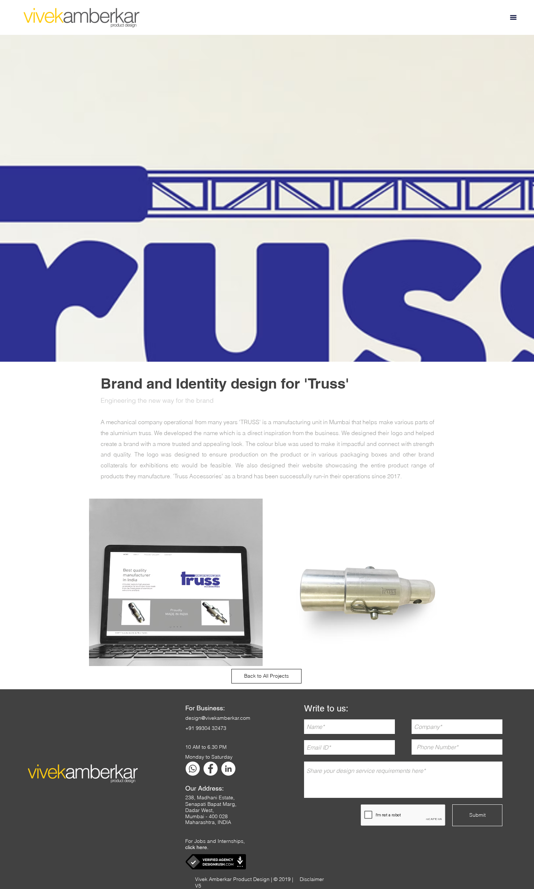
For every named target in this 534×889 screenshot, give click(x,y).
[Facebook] (210, 769)
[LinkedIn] (228, 769)
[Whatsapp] (193, 769)
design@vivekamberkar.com (217, 718)
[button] (513, 17)
